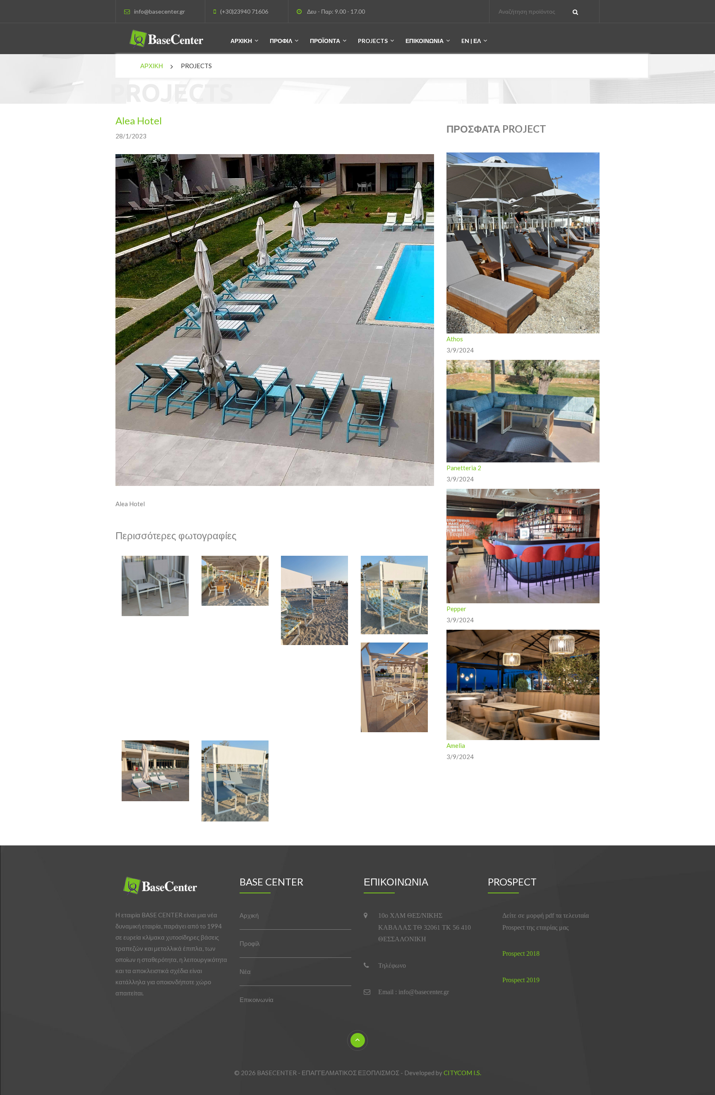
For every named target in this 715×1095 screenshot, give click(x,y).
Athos (454, 339)
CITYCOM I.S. (462, 1072)
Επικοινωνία (257, 999)
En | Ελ (471, 40)
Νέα (245, 971)
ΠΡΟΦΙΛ (281, 40)
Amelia (455, 745)
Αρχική (249, 915)
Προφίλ (250, 943)
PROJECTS (373, 40)
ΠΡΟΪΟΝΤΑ (325, 40)
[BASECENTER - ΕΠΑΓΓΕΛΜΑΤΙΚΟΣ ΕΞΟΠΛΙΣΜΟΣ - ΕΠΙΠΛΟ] (172, 41)
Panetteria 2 (463, 467)
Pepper (456, 608)
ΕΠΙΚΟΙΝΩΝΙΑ (424, 40)
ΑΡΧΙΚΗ (241, 40)
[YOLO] (165, 887)
